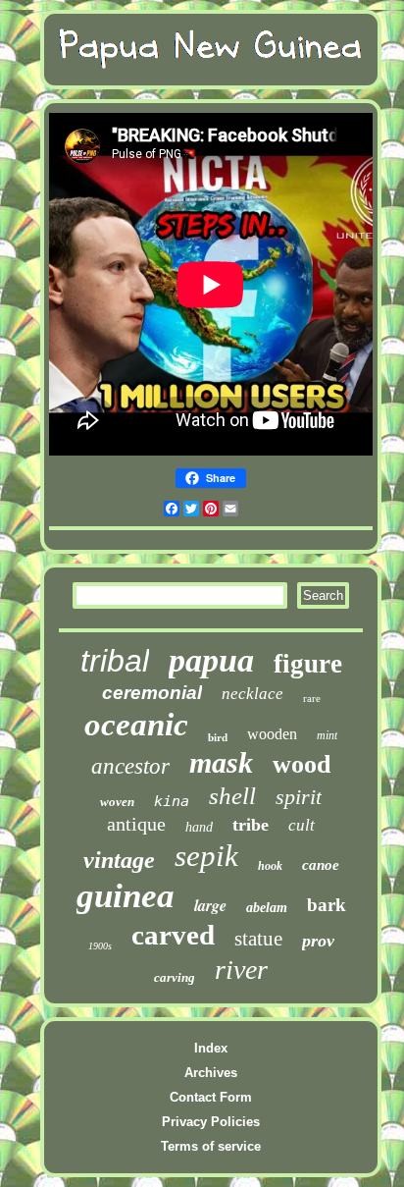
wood (301, 764)
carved (173, 934)
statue (258, 938)
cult (301, 825)
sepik (206, 855)
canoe (320, 865)
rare (312, 698)
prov (318, 940)
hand (199, 827)
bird (217, 737)
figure (308, 663)
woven (117, 801)
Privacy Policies (211, 1121)
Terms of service (211, 1146)
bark (326, 904)
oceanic (136, 724)
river (241, 969)
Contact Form (211, 1097)
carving (174, 977)
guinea (125, 896)
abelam (266, 907)
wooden (272, 734)
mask (221, 762)
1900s (100, 946)
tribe (250, 825)
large (210, 905)
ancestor (130, 766)
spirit (299, 796)
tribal (114, 660)
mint (327, 735)
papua (211, 660)
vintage (119, 860)
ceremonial (152, 692)
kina (171, 801)
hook (270, 866)
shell (232, 795)
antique (136, 824)
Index (210, 1048)
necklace (252, 693)
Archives (210, 1072)
